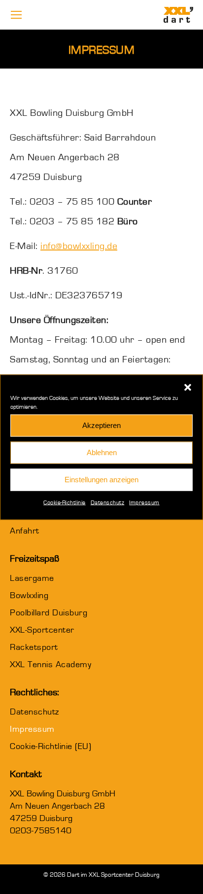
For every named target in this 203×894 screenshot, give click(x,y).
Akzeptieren (101, 425)
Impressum (144, 502)
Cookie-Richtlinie (64, 502)
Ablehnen (102, 452)
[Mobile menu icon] (16, 14)
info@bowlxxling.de (78, 246)
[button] (188, 387)
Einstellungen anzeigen (101, 479)
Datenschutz (108, 502)
